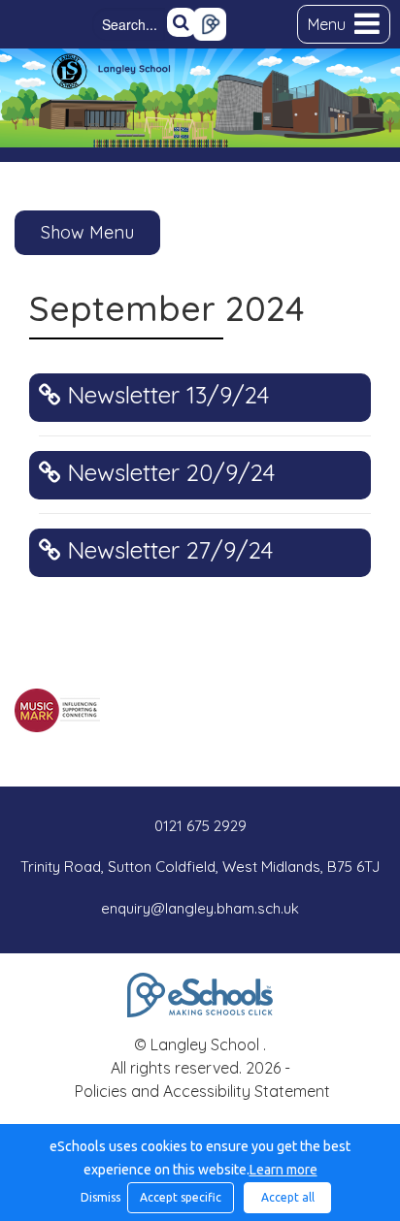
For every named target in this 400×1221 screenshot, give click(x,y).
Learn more (283, 1169)
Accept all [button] (288, 1197)
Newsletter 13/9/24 (164, 395)
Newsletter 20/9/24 (167, 473)
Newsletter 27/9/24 (166, 550)
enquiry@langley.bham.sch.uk (200, 908)
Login (209, 24)
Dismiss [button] (99, 1197)
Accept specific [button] (180, 1197)
